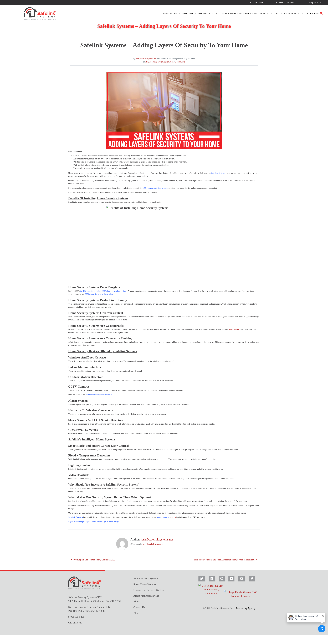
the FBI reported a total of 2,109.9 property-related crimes (103, 291)
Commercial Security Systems (149, 590)
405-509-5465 (256, 2)
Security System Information (161, 62)
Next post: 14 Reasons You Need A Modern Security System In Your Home (224, 560)
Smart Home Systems (144, 584)
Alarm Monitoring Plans (235, 13)
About (253, 13)
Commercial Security (209, 13)
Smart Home (188, 13)
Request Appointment (285, 2)
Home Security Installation (275, 13)
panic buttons (234, 329)
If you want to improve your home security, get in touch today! (93, 522)
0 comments (180, 62)
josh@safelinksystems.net (146, 59)
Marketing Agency (245, 608)
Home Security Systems (145, 578)
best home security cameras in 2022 (100, 395)
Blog (147, 62)
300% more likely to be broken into (99, 294)
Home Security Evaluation (305, 13)
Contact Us (139, 607)
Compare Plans (315, 2)
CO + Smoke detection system (155, 188)
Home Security (171, 13)
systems (166, 517)
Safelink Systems (218, 173)
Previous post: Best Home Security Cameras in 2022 (94, 560)
